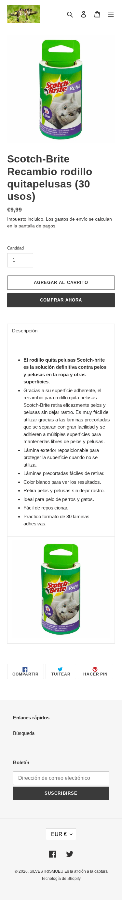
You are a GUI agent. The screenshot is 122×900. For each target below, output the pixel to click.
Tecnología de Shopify (61, 878)
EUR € (59, 834)
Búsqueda (23, 733)
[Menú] (111, 14)
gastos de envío (71, 219)
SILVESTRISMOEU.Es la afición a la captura (69, 871)
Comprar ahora (61, 300)
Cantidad (15, 248)
